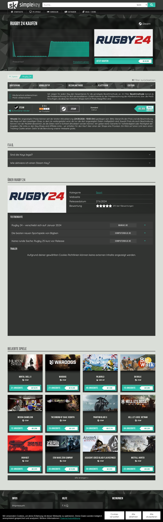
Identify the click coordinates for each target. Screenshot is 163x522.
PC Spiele (36, 12)
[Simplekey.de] (24, 5)
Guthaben (72, 12)
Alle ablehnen (133, 515)
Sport (99, 192)
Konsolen (54, 12)
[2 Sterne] (99, 205)
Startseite (18, 12)
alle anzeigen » (81, 478)
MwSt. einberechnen (21, 97)
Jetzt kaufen (122, 61)
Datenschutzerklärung (70, 518)
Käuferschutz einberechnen (24, 95)
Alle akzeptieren (151, 515)
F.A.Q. (65, 505)
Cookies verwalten (114, 515)
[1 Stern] (97, 205)
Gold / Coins (90, 12)
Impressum (18, 505)
